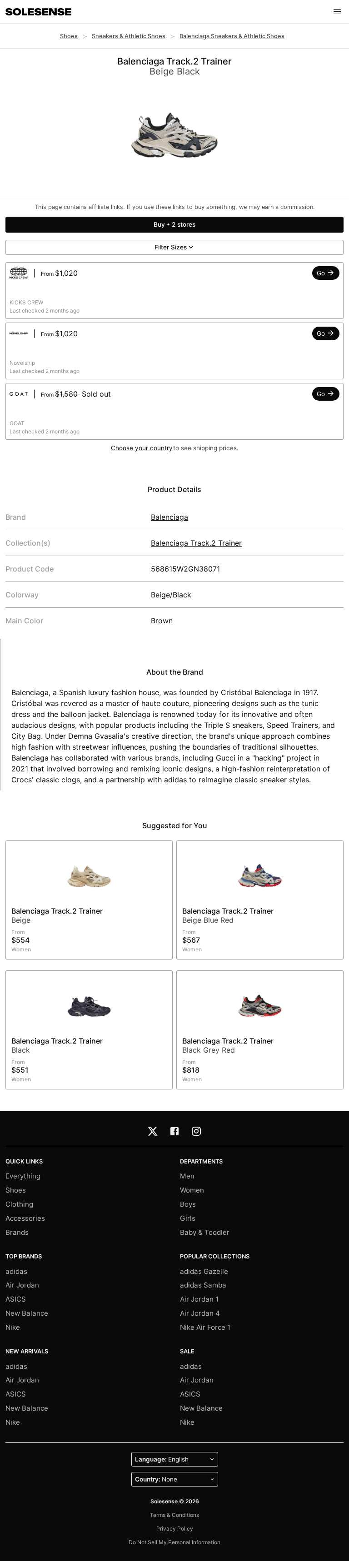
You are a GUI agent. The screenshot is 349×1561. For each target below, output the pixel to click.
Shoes (69, 36)
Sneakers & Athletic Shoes (128, 36)
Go (322, 273)
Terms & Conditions (174, 1514)
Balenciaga (169, 517)
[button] (337, 12)
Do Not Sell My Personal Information (174, 1542)
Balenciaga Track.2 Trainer (196, 542)
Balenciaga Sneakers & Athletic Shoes (231, 36)
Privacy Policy (174, 1528)
